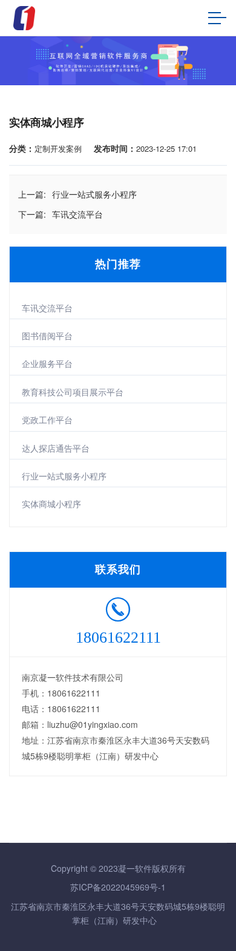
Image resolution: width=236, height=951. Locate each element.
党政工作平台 (47, 420)
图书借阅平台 (47, 335)
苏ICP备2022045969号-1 (118, 887)
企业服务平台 (47, 363)
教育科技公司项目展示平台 (72, 392)
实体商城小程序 (51, 504)
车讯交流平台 (47, 308)
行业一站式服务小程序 (64, 476)
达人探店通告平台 (56, 448)
